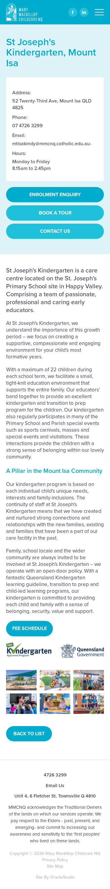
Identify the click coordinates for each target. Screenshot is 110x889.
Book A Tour (55, 212)
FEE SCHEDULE (29, 628)
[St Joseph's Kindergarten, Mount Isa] (21, 680)
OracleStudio (62, 877)
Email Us (55, 786)
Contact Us (55, 231)
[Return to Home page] (24, 13)
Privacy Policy (55, 860)
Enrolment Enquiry (55, 194)
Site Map (55, 866)
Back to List (29, 733)
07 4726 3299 (27, 125)
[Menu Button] (99, 12)
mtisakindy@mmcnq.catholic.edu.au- (51, 143)
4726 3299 (55, 775)
